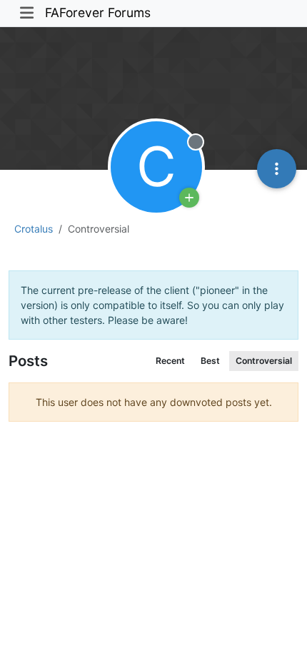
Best (210, 360)
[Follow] (189, 198)
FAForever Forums (98, 12)
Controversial (264, 360)
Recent (170, 360)
